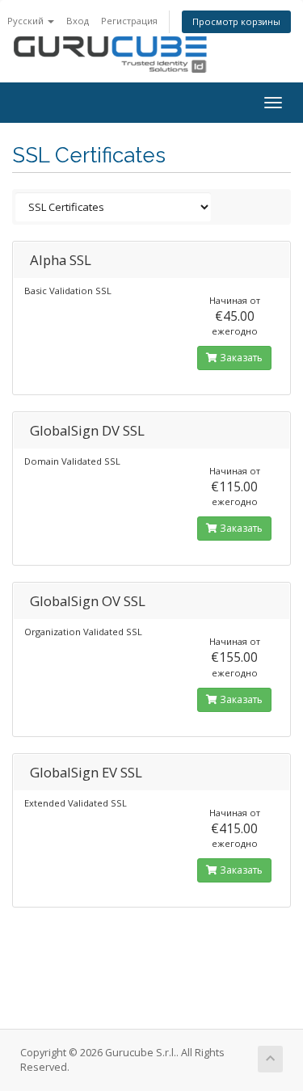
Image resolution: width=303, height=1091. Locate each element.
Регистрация (129, 21)
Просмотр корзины (236, 21)
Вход (77, 21)
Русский (26, 21)
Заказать (240, 357)
